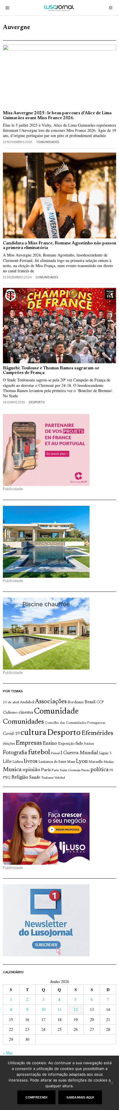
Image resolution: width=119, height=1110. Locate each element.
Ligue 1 (105, 753)
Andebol (27, 702)
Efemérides (97, 733)
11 (59, 1009)
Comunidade (56, 712)
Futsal (55, 753)
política (99, 770)
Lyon (82, 761)
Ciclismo (10, 713)
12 (76, 1009)
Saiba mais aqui (80, 1097)
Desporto (37, 402)
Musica (12, 770)
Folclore (89, 744)
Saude (34, 778)
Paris (46, 770)
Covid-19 (11, 734)
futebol (39, 752)
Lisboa (17, 762)
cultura (33, 733)
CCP (100, 702)
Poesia (85, 770)
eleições (9, 744)
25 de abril (11, 702)
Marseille (96, 762)
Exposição (66, 744)
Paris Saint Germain (66, 770)
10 (43, 1009)
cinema (25, 712)
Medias (109, 762)
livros (31, 761)
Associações (51, 702)
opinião (31, 770)
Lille (7, 762)
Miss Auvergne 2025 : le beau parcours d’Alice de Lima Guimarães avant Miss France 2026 (57, 115)
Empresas (29, 743)
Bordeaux (76, 702)
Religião (19, 777)
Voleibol (60, 778)
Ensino (50, 743)
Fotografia (15, 753)
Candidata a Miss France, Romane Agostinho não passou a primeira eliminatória (59, 245)
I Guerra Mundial (79, 753)
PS (111, 770)
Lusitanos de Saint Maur (56, 762)
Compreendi (36, 1097)
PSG (6, 778)
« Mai (7, 1053)
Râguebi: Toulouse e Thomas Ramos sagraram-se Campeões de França (51, 370)
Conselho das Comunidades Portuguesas (75, 723)
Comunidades (47, 142)
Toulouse (47, 778)
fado (79, 744)
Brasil (90, 702)
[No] (112, 1083)
